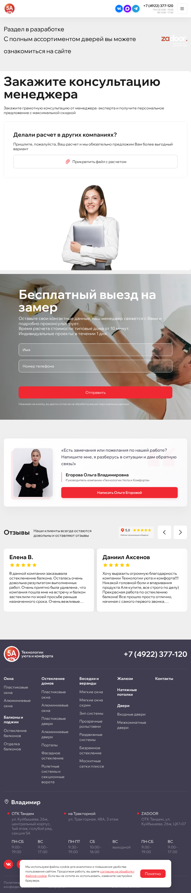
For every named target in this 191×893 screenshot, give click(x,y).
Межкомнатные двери (131, 725)
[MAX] (127, 8)
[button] (164, 532)
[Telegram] (136, 8)
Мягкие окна (91, 691)
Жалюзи (125, 678)
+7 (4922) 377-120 (158, 5)
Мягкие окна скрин (91, 702)
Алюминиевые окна (17, 703)
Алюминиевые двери (54, 734)
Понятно (153, 873)
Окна (9, 678)
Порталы (49, 745)
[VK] (119, 8)
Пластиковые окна (16, 690)
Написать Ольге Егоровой (119, 492)
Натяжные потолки (127, 692)
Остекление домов (53, 680)
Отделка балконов (12, 746)
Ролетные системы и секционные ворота (53, 774)
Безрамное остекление (90, 750)
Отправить (95, 392)
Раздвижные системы (90, 737)
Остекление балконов (15, 733)
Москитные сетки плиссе (91, 763)
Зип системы (91, 713)
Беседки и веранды (89, 680)
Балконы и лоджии (13, 719)
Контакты (164, 678)
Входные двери (131, 714)
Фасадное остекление (52, 755)
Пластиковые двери (53, 721)
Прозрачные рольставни (90, 724)
